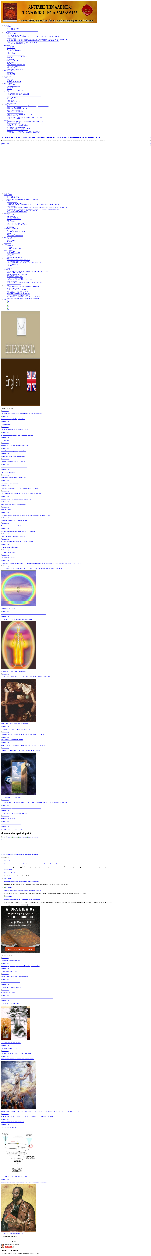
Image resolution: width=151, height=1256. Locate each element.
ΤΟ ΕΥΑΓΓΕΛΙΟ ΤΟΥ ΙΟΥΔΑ (15, 111)
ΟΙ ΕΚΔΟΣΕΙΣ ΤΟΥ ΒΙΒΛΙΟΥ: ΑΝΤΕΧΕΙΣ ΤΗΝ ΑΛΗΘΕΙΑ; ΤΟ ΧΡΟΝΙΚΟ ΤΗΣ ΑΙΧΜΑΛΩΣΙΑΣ (33, 41)
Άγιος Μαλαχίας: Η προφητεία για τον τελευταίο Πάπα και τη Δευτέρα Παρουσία (21, 881)
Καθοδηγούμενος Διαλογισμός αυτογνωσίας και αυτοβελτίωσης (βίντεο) (25, 121)
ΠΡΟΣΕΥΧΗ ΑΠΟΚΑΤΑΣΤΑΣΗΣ (16, 127)
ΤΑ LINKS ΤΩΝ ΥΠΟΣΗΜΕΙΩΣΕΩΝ (17, 43)
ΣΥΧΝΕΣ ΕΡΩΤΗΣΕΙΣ (13, 29)
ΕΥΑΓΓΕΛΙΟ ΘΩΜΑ (12, 115)
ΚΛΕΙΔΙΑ (6, 120)
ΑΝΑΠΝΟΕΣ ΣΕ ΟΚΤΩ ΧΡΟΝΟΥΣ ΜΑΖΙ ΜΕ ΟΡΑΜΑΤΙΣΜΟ (24, 131)
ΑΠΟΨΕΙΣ (10, 79)
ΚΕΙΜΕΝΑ (7, 91)
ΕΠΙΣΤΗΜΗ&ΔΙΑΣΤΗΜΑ (11, 60)
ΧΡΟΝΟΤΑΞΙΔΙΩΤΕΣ (13, 49)
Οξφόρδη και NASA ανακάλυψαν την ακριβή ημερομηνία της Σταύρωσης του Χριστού (22, 890)
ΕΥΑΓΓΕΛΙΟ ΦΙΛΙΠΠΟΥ (14, 118)
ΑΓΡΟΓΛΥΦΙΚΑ (11, 59)
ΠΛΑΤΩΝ (9, 99)
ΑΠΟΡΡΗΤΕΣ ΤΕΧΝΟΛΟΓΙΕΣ (15, 69)
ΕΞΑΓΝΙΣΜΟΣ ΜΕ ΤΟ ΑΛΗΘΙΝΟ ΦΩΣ (17, 130)
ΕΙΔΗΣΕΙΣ (9, 80)
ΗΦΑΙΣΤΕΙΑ (10, 87)
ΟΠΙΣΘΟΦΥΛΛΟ (11, 38)
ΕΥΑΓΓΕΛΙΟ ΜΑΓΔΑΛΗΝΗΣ (15, 113)
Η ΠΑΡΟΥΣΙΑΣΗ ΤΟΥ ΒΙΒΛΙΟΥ (16, 35)
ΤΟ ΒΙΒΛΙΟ (7, 32)
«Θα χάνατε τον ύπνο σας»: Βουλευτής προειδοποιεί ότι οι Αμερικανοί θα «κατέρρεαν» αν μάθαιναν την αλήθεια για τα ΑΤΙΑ (31, 863)
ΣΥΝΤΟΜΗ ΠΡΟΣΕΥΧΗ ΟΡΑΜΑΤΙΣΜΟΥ (18, 128)
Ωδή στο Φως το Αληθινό (13, 123)
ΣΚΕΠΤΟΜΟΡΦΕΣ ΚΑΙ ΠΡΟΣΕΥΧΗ (17, 124)
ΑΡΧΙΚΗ (6, 25)
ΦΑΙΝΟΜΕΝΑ (11, 48)
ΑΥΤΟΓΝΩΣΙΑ (11, 74)
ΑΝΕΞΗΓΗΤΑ (7, 45)
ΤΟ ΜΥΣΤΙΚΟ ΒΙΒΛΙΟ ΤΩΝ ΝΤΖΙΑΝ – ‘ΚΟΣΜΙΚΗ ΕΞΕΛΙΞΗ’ (24, 96)
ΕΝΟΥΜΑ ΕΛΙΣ (11, 103)
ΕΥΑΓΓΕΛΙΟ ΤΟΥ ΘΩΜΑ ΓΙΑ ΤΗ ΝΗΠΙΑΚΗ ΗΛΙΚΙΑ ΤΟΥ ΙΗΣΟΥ (25, 117)
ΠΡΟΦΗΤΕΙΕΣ (11, 53)
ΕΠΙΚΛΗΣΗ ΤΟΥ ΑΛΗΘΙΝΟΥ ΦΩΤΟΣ (17, 125)
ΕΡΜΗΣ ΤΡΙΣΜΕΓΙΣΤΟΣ (13, 97)
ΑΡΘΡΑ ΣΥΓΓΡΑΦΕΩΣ (13, 28)
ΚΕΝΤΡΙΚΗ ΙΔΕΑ (12, 33)
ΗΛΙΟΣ (9, 63)
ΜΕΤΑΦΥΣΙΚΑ (11, 73)
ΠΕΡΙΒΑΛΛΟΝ (11, 84)
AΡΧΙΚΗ (6, 193)
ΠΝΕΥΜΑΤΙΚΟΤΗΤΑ (10, 70)
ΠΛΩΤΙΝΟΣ (10, 100)
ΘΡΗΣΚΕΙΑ (10, 72)
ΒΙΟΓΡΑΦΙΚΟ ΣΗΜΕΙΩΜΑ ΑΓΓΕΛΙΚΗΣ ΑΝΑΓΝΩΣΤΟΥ (22, 31)
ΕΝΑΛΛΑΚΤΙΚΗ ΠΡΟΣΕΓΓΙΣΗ (15, 55)
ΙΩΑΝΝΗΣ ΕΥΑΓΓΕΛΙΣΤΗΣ (14, 110)
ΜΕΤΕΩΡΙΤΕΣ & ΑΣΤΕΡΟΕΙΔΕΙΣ (16, 65)
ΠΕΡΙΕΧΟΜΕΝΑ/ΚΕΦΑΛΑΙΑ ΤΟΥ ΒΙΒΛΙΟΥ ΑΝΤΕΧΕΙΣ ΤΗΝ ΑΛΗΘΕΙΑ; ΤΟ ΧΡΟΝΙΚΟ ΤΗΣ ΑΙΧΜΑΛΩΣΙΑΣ (37, 39)
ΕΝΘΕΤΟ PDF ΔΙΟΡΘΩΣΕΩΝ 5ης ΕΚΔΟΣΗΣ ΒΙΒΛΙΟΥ (22, 42)
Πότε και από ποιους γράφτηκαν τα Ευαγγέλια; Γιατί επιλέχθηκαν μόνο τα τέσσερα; (28, 106)
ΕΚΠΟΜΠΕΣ (7, 76)
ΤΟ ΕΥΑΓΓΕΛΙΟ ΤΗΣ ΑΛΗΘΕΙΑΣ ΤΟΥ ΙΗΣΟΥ (19, 114)
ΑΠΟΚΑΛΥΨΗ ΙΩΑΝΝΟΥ (14, 107)
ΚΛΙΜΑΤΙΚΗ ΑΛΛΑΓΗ (13, 86)
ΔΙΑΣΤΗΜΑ (10, 62)
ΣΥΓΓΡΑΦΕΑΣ (8, 26)
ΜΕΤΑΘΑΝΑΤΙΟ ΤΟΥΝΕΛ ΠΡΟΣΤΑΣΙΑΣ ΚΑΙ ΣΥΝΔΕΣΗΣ (23, 132)
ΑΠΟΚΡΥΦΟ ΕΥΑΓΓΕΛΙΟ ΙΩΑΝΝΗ (17, 108)
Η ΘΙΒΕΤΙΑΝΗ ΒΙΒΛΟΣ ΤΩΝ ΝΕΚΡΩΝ (18, 93)
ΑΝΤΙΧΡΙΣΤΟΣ (11, 52)
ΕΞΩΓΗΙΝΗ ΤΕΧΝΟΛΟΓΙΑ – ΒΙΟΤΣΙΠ (17, 56)
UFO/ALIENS (10, 46)
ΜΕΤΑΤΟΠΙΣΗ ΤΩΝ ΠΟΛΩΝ (15, 90)
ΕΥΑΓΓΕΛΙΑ (7, 104)
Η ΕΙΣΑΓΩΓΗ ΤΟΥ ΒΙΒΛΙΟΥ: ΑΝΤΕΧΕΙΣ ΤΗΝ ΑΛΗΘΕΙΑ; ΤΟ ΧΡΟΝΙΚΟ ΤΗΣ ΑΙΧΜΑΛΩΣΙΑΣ (33, 36)
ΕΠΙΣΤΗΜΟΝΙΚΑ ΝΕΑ (13, 66)
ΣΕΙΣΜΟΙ (9, 89)
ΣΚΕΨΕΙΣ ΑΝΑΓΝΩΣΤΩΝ (14, 82)
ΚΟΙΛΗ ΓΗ (10, 58)
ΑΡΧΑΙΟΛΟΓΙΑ (11, 67)
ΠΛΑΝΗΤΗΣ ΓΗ (8, 83)
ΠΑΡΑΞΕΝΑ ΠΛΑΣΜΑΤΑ (14, 50)
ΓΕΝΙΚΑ (6, 77)
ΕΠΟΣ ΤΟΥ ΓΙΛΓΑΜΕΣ (13, 101)
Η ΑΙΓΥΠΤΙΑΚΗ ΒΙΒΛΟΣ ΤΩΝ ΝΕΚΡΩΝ (18, 94)
